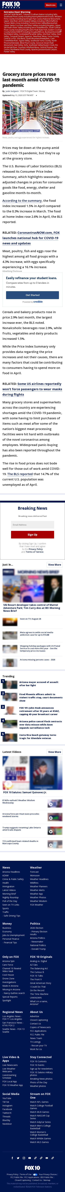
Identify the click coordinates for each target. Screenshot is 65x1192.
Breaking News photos (41, 1078)
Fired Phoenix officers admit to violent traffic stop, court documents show (41, 697)
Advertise (34, 1016)
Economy (7, 931)
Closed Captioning (39, 1019)
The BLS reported (20, 474)
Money (42, 91)
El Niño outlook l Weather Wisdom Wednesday (18, 801)
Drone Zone (8, 978)
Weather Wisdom (38, 901)
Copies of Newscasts (40, 1027)
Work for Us (36, 1049)
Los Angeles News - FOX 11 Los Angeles (12, 1017)
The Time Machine (39, 994)
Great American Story (40, 983)
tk (35, 1158)
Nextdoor (7, 1123)
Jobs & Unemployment (13, 935)
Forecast (34, 871)
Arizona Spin (8, 961)
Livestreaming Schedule (9, 1076)
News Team (36, 1038)
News (6, 867)
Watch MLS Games (39, 1142)
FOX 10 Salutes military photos (41, 1074)
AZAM (5, 875)
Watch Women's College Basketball (39, 1133)
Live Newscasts (10, 1065)
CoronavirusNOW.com (35, 233)
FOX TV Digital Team (29, 91)
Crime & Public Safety (13, 879)
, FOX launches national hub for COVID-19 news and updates (31, 238)
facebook (12, 1158)
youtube (29, 1158)
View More (54, 564)
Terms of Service (34, 551)
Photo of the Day (38, 1082)
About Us (36, 1012)
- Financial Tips (9, 942)
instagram (23, 1158)
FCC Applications (38, 1030)
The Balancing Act (39, 968)
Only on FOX (10, 957)
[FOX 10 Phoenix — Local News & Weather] (11, 5)
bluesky (41, 1158)
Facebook (7, 1109)
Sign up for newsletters (41, 1068)
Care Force (7, 964)
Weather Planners (38, 886)
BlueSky (6, 1120)
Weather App (36, 893)
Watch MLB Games (39, 1111)
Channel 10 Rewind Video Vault (11, 970)
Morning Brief (9, 893)
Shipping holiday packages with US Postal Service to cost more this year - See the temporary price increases (40, 648)
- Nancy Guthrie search (13, 993)
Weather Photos (38, 897)
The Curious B (37, 972)
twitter (18, 1158)
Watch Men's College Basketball (40, 1127)
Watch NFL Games (39, 1101)
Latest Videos (11, 752)
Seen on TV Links (10, 904)
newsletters (52, 1158)
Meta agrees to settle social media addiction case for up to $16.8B (36, 633)
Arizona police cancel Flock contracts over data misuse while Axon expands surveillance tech (40, 724)
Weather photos (38, 1086)
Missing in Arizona (11, 989)
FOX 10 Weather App (12, 1085)
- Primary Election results (38, 933)
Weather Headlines (39, 879)
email (46, 1158)
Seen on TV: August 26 (30, 618)
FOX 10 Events (37, 1065)
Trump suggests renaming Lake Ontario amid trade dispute (21, 828)
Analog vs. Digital (38, 961)
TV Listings (35, 1041)
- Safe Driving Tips (11, 915)
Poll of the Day (9, 901)
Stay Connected (41, 1057)
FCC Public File (37, 1034)
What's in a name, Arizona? (39, 1002)
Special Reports (10, 996)
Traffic (5, 912)
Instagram (7, 1105)
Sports (5, 908)
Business (6, 927)
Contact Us (35, 1023)
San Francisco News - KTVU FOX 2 (13, 1024)
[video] (32, 773)
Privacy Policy (36, 549)
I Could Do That (38, 986)
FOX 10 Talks (36, 975)
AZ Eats (34, 964)
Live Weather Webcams (8, 1070)
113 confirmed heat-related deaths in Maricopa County (20, 842)
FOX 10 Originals (41, 957)
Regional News (12, 1012)
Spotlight (6, 1000)
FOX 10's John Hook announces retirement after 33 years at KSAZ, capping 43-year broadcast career (39, 711)
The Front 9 (36, 979)
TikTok (5, 1101)
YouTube (6, 1098)
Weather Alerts (37, 890)
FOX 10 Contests (38, 1061)
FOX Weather (36, 904)
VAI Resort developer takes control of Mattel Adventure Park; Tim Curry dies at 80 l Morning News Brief (31, 607)
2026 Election (36, 927)
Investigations (9, 982)
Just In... (7, 564)
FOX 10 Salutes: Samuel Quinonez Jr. (25, 792)
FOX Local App (9, 1081)
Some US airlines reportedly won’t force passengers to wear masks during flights (32, 389)
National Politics (38, 945)
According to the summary (22, 201)
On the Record (37, 990)
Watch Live (50, 5)
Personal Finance (10, 938)
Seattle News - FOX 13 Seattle (13, 1030)
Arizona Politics (37, 937)
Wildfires (34, 882)
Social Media (10, 1094)
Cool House (8, 974)
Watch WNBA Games (40, 1138)
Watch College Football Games (41, 1107)
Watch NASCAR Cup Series (40, 1117)
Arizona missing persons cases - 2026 (37, 659)
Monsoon (35, 875)
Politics (35, 923)
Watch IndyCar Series (40, 1122)
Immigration (8, 886)
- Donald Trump (38, 948)
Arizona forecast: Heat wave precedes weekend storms (20, 815)
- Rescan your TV (38, 1045)
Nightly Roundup (10, 897)
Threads (6, 1116)
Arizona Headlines (11, 871)
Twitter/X (6, 1112)
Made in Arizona (10, 985)
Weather (36, 867)
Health (5, 882)
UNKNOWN (36, 997)
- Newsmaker (36, 941)
